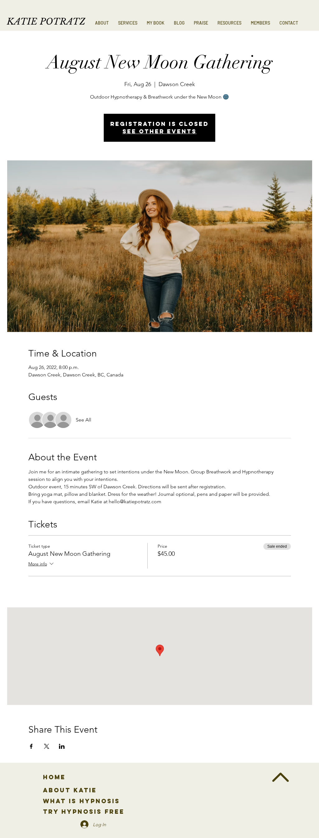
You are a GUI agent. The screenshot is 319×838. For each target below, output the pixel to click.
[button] (127, 23)
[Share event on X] (47, 746)
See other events (159, 131)
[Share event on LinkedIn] (62, 746)
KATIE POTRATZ (46, 21)
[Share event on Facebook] (31, 746)
